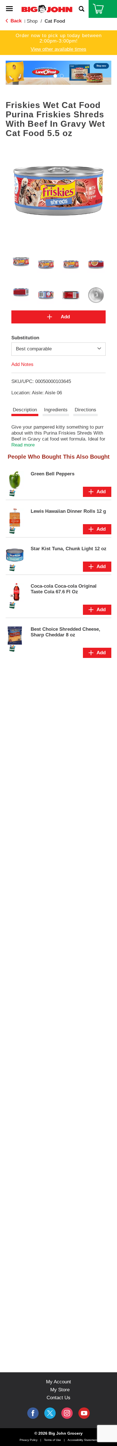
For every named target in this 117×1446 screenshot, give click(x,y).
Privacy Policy (28, 1439)
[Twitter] (50, 1413)
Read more (23, 445)
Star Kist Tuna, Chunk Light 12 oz (68, 548)
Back (15, 21)
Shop (32, 21)
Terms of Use (52, 1439)
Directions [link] (85, 409)
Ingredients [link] (56, 409)
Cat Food (55, 21)
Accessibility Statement (83, 1439)
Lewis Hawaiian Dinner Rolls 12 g (68, 511)
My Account (58, 1381)
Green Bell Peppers (52, 474)
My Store (60, 1389)
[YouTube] (67, 1413)
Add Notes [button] (22, 364)
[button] (55, 76)
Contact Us (58, 1397)
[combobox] (58, 349)
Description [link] (25, 409)
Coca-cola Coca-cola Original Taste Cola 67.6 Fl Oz (64, 588)
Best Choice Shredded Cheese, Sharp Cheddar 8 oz (65, 632)
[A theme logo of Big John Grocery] (46, 8)
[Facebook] (33, 1413)
